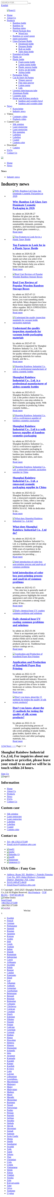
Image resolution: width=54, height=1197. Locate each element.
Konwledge (18, 108)
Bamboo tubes (19, 28)
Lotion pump (24, 85)
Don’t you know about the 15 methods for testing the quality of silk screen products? (28, 712)
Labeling (17, 134)
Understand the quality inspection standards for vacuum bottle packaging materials (28, 333)
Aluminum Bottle (21, 93)
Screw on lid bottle (27, 70)
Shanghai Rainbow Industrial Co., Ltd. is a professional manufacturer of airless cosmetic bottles (30, 382)
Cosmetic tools (19, 95)
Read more (18, 232)
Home (10, 15)
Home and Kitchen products (25, 98)
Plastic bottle (18, 59)
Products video (19, 119)
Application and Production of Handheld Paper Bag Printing (29, 665)
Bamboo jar (18, 25)
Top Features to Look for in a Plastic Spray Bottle (29, 247)
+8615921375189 (9, 903)
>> (14, 746)
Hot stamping (19, 132)
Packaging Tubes (20, 75)
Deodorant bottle (26, 44)
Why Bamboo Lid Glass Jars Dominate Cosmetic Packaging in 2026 (30, 205)
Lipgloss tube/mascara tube (25, 90)
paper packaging (20, 38)
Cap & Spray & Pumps (23, 77)
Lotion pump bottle (27, 64)
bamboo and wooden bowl (30, 101)
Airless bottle (24, 72)
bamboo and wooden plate (30, 103)
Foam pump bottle (26, 62)
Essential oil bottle (21, 54)
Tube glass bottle (26, 51)
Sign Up (5, 774)
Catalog (16, 147)
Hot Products (34, 892)
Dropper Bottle (25, 46)
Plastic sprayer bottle (27, 67)
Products (11, 20)
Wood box (23, 33)
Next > (9, 746)
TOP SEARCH (17, 895)
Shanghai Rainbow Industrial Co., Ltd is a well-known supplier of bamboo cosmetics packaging (29, 431)
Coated (16, 140)
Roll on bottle (24, 49)
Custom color (19, 142)
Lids (20, 88)
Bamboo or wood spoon (24, 36)
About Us (11, 18)
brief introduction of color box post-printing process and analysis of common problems (28, 577)
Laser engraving (20, 127)
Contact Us (12, 153)
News (9, 106)
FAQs (9, 150)
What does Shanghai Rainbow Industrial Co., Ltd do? (30, 530)
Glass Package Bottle (22, 41)
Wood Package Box (22, 31)
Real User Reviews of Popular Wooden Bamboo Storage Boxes (28, 285)
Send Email (6, 900)
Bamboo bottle (19, 23)
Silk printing (18, 124)
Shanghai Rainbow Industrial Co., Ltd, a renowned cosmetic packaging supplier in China (29, 482)
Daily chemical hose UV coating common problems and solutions (28, 622)
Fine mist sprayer (26, 83)
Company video (20, 116)
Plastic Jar (17, 57)
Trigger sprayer (25, 80)
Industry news (19, 111)
